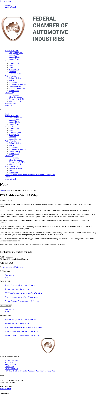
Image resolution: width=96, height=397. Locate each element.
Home (7, 114)
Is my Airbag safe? (11, 51)
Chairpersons (14, 70)
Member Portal (10, 7)
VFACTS (8, 105)
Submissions (14, 91)
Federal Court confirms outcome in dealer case (22, 301)
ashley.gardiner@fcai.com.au (13, 267)
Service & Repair (15, 86)
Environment (14, 82)
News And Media (11, 166)
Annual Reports (15, 74)
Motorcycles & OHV (17, 162)
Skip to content (5, 1)
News (11, 170)
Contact (7, 5)
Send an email (5, 389)
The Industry (9, 93)
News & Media (10, 103)
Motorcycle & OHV (16, 99)
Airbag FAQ (14, 55)
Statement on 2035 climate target (17, 289)
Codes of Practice (15, 101)
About (7, 61)
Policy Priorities (10, 76)
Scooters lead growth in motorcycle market (20, 285)
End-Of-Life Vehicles (17, 89)
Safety (11, 80)
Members (12, 72)
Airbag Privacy (15, 59)
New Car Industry (16, 97)
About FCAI (14, 63)
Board (11, 65)
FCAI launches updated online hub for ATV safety (23, 293)
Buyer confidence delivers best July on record (21, 297)
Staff (11, 67)
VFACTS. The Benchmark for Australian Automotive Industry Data (30, 175)
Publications (13, 173)
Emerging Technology (17, 84)
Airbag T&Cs (14, 57)
